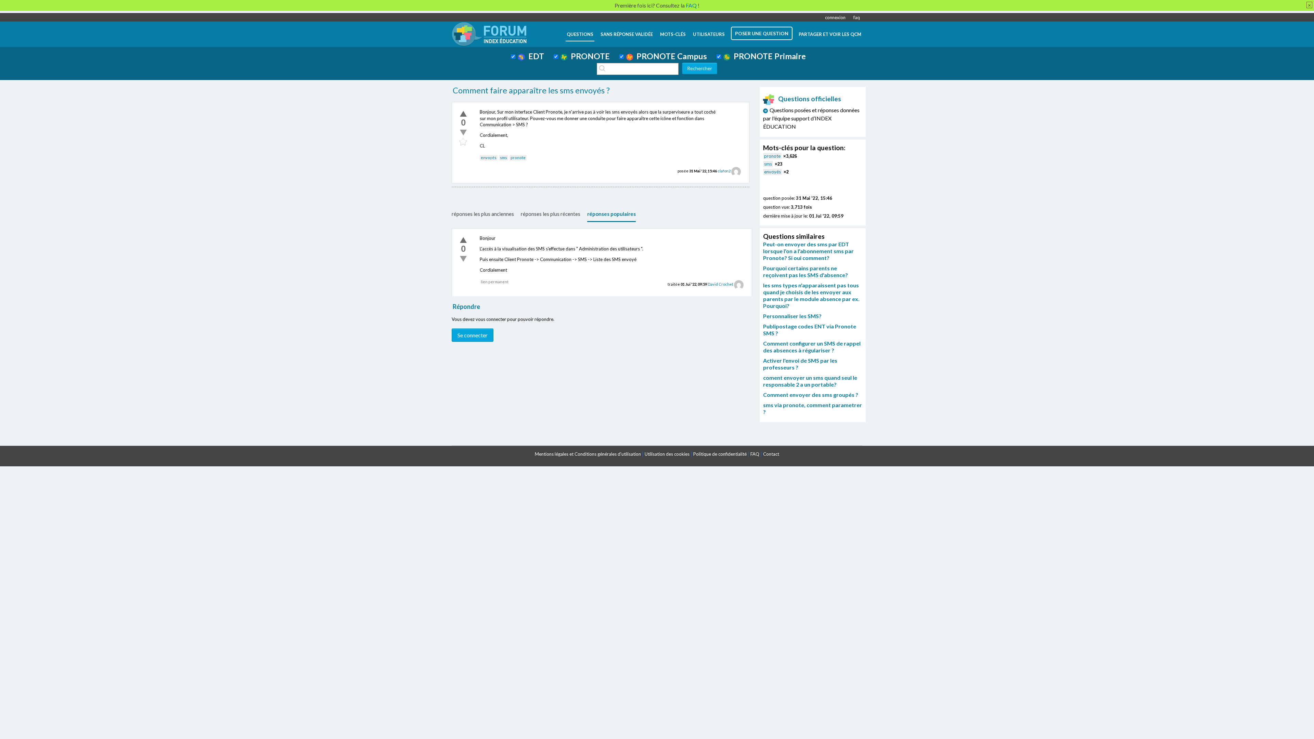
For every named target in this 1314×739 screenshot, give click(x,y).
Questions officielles (809, 99)
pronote (518, 157)
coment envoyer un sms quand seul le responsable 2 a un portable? (810, 381)
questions (580, 34)
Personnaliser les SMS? (792, 316)
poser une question (761, 33)
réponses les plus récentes (550, 214)
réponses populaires (611, 214)
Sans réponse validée (627, 34)
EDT (534, 56)
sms (503, 157)
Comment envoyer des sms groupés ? (810, 394)
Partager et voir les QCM (830, 34)
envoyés (489, 157)
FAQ (754, 454)
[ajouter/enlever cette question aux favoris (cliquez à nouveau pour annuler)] (463, 142)
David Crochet (720, 284)
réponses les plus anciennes (483, 214)
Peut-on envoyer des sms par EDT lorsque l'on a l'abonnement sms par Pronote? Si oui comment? (808, 251)
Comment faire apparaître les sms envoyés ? (531, 90)
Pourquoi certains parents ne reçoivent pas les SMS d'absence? (805, 271)
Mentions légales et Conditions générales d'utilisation (588, 454)
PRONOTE (588, 56)
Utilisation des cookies (667, 454)
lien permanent (494, 282)
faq (856, 17)
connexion (835, 17)
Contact (771, 454)
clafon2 (724, 171)
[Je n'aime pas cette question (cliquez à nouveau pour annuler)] (463, 132)
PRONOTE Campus (670, 56)
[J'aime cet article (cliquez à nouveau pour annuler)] (463, 113)
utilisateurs (709, 34)
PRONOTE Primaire (768, 56)
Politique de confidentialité (720, 454)
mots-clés (673, 34)
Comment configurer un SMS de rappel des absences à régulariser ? (812, 346)
